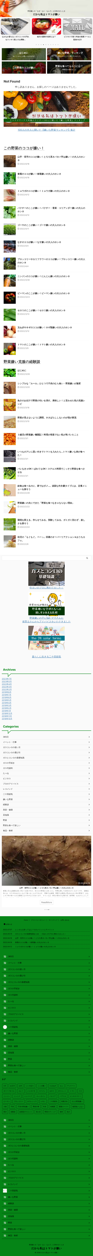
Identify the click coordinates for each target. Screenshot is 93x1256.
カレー (21, 1091)
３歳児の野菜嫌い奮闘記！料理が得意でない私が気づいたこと (48, 434)
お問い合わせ (65, 920)
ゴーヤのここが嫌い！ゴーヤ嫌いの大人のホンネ (42, 225)
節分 (5, 1112)
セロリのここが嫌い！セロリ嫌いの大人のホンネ (42, 310)
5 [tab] (46, 44)
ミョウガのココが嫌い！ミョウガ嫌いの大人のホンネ (44, 191)
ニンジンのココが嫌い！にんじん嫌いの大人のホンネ (44, 276)
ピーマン (7, 1101)
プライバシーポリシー (38, 920)
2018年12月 (7, 713)
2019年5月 (6, 700)
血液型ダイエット (25, 1112)
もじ (61, 1086)
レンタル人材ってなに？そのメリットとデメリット (34, 930)
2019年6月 (6, 697)
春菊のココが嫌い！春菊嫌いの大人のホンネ (39, 174)
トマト (72, 1091)
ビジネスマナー (75, 1096)
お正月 (12, 1086)
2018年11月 (7, 716)
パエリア (52, 1096)
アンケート (71, 1086)
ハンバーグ (28, 1096)
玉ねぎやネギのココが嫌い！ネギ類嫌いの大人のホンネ (45, 327)
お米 (20, 1086)
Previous (3, 31)
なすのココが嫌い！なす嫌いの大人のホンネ (39, 242)
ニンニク (17, 1096)
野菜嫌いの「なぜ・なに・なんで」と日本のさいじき (46, 1245)
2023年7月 (7, 679)
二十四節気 (8, 794)
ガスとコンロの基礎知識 (13, 757)
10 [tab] (58, 44)
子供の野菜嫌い (23, 1107)
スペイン (42, 1091)
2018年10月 (7, 718)
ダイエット (62, 1091)
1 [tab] (36, 44)
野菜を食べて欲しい (11, 825)
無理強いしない (77, 1107)
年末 (44, 1107)
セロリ (51, 1091)
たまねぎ (53, 1086)
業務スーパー (63, 1107)
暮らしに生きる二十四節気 (46, 656)
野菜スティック (50, 1112)
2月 (5, 1086)
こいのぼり (30, 1086)
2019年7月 (6, 695)
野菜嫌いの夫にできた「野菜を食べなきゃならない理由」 (46, 503)
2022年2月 (7, 689)
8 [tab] (53, 44)
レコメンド (8, 789)
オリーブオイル (9, 1091)
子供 (12, 1107)
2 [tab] (38, 44)
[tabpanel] (15, 30)
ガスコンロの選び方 (11, 752)
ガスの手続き (9, 763)
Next (90, 31)
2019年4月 (6, 703)
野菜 (5, 820)
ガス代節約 (8, 768)
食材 (61, 1112)
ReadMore (46, 902)
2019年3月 (6, 705)
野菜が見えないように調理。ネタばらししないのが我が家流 (47, 417)
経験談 (6, 804)
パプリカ (63, 1096)
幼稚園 (52, 1107)
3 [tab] (41, 44)
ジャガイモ (31, 1091)
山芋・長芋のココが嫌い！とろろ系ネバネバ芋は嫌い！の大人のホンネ (42, 938)
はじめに (22, 370)
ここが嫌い (42, 1086)
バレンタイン (40, 1096)
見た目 (38, 1112)
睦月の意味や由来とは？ (15, 37)
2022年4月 (7, 684)
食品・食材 (8, 830)
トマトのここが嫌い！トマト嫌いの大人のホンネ (42, 344)
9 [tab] (55, 44)
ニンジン (7, 1096)
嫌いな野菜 (8, 799)
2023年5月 (7, 681)
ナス (80, 1091)
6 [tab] (48, 44)
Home (26, 920)
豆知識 (6, 815)
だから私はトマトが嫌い (46, 14)
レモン (43, 1101)
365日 (6, 737)
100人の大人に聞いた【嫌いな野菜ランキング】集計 (46, 129)
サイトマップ (53, 920)
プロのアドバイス (11, 783)
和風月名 (64, 1101)
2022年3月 (7, 687)
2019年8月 (6, 692)
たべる (6, 773)
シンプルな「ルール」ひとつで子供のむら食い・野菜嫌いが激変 (49, 383)
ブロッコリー (18, 1101)
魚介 (68, 1112)
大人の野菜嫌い (77, 1101)
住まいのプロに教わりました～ (46, 587)
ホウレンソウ (32, 1101)
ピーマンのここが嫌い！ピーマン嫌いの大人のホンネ (44, 293)
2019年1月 (6, 711)
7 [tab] (51, 44)
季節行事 (36, 1107)
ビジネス (7, 778)
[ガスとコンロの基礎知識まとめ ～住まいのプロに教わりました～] (46, 584)
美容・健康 (8, 809)
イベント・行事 (10, 742)
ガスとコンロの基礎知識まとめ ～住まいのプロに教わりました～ (40, 934)
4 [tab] (43, 44)
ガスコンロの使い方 (11, 747)
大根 (5, 1107)
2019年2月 (6, 708)
